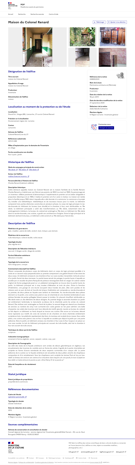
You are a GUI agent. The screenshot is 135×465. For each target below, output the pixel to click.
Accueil (10, 14)
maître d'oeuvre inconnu (17, 176)
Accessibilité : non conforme (16, 458)
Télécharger (100, 22)
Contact (31, 458)
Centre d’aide (82, 458)
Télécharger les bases (54, 458)
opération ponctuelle (16, 397)
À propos (41, 458)
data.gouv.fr (120, 452)
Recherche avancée (37, 14)
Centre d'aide (53, 14)
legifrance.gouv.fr (106, 452)
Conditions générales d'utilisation (44, 462)
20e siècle (33, 169)
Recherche (21, 14)
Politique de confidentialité (26, 462)
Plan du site (94, 458)
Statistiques (68, 458)
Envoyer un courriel (106, 128)
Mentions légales (13, 462)
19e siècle (22, 169)
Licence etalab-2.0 (95, 462)
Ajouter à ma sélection (118, 22)
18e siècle (11, 169)
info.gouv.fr (73, 452)
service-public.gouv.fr (88, 452)
